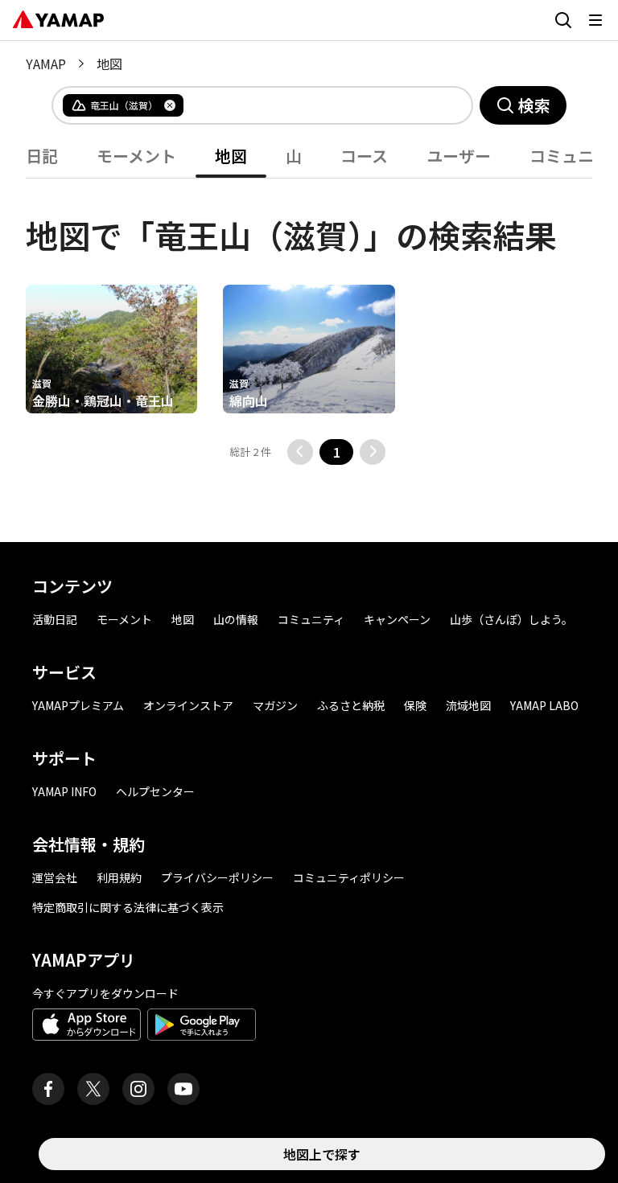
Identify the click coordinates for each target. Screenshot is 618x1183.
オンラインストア (188, 705)
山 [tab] (294, 155)
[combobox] (315, 105)
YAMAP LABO (544, 705)
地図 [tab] (231, 155)
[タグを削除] (169, 105)
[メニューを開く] (595, 20)
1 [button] (336, 452)
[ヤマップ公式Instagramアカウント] (138, 1089)
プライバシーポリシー (217, 877)
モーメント (124, 619)
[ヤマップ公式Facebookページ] (48, 1089)
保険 (415, 705)
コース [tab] (364, 155)
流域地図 (468, 705)
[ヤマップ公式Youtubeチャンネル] (183, 1089)
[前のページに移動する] (300, 452)
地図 (182, 619)
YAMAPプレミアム (78, 705)
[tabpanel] (309, 322)
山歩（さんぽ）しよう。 (511, 619)
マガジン (275, 705)
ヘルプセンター (155, 791)
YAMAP (46, 63)
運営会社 (54, 877)
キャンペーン (397, 619)
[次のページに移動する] (372, 452)
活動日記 (54, 619)
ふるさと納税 (351, 705)
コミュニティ (311, 619)
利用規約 (119, 877)
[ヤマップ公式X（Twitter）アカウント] (93, 1089)
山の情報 (235, 619)
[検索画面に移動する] (563, 20)
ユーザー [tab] (458, 155)
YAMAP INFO (64, 791)
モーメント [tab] (136, 155)
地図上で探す (321, 1154)
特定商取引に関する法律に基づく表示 (128, 907)
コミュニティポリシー (349, 877)
